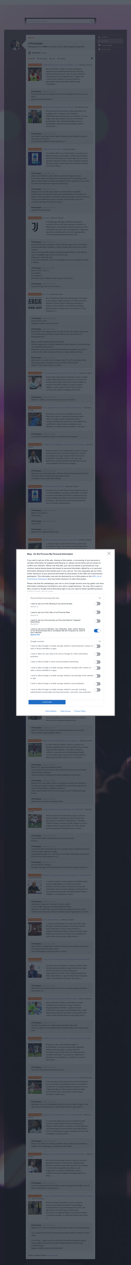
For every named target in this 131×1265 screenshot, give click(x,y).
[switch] (97, 603)
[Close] (109, 554)
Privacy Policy (80, 711)
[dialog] (65, 632)
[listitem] (65, 598)
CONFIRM (47, 702)
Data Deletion (51, 711)
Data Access (65, 711)
